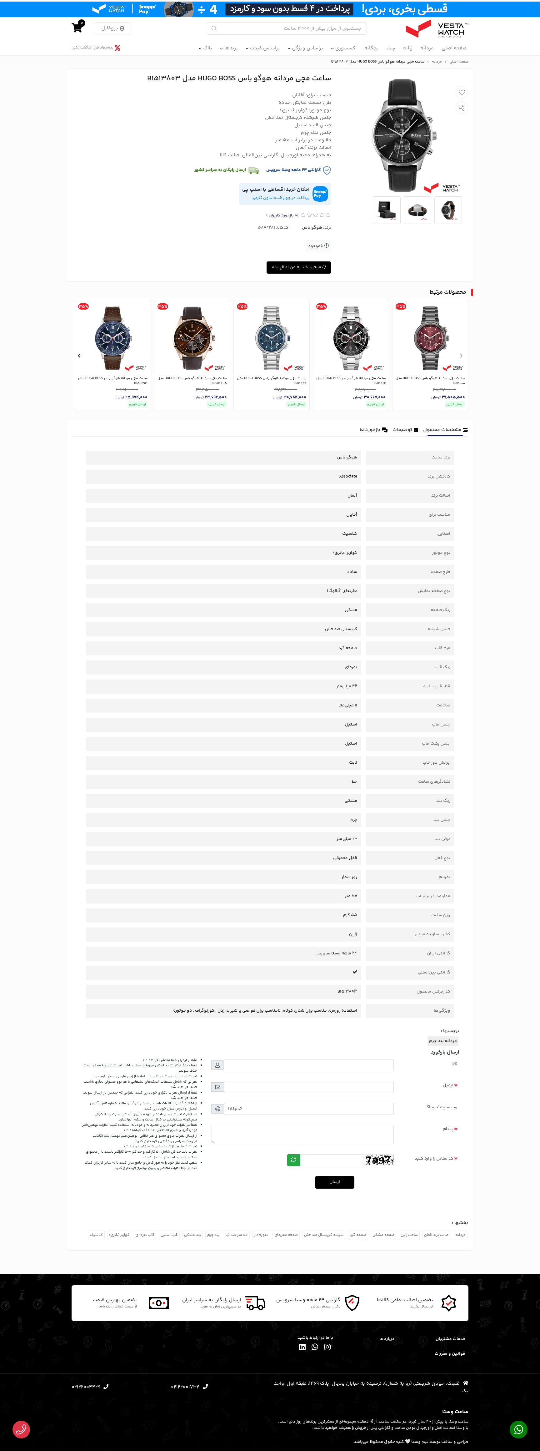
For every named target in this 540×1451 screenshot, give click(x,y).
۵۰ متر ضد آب (237, 1235)
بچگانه (371, 48)
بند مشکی (192, 1235)
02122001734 (185, 1387)
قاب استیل (169, 1235)
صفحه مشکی (383, 1235)
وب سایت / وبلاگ (441, 1107)
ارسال (334, 1182)
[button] (461, 355)
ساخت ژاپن (409, 1235)
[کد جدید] (293, 1160)
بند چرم (213, 1235)
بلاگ (207, 48)
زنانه (407, 48)
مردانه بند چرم (443, 1041)
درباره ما (386, 1339)
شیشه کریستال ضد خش (323, 1235)
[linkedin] (302, 1348)
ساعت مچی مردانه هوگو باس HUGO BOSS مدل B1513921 (113, 381)
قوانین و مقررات (450, 1353)
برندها (231, 48)
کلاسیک (96, 1235)
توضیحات (402, 430)
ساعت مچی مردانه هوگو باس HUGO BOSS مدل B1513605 (192, 381)
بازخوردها (370, 430)
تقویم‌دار (261, 1235)
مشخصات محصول (442, 430)
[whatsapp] (315, 1348)
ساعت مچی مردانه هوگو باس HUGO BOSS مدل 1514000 (430, 381)
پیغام (448, 1129)
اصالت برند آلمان (436, 1235)
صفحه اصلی (454, 48)
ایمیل (448, 1085)
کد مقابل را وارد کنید (434, 1158)
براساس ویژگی (307, 48)
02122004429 (86, 1387)
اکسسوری (346, 48)
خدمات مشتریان (450, 1339)
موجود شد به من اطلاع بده (297, 267)
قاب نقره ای (145, 1235)
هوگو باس (312, 227)
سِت (391, 48)
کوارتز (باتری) (119, 1235)
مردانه (427, 48)
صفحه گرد (358, 1235)
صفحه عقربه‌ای (286, 1235)
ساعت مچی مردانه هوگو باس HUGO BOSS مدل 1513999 (271, 381)
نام (455, 1063)
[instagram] (327, 1348)
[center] (214, 28)
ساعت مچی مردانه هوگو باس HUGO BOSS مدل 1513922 (351, 381)
